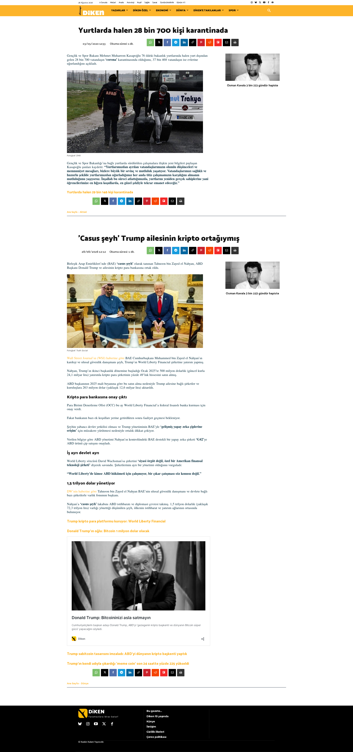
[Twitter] (260, 3)
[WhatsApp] (150, 42)
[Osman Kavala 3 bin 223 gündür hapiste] (252, 67)
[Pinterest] (201, 42)
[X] (159, 42)
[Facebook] (268, 3)
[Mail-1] (272, 3)
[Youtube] (264, 3)
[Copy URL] (192, 42)
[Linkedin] (184, 42)
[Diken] (91, 10)
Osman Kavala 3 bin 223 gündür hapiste (252, 85)
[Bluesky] (256, 3)
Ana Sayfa (72, 212)
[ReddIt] (209, 42)
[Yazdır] (235, 42)
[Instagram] (251, 3)
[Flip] (218, 42)
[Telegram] (175, 42)
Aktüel (83, 212)
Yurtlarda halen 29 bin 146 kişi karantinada (100, 192)
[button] (269, 10)
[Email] (226, 42)
